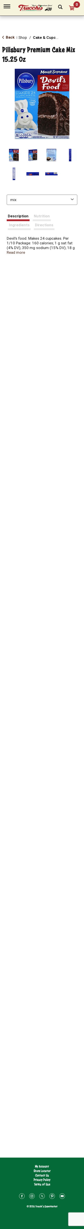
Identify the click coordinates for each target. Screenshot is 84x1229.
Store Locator (42, 1171)
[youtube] (62, 1196)
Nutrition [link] (42, 216)
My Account (42, 1166)
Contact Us (42, 1175)
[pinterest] (52, 1196)
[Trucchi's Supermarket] (38, 7)
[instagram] (32, 1196)
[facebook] (22, 1196)
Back (10, 37)
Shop (22, 37)
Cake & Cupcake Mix (51, 37)
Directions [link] (44, 225)
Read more (16, 252)
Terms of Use (42, 1184)
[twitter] (42, 1196)
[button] (14, 155)
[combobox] (42, 200)
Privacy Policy (42, 1179)
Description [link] (18, 216)
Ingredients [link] (19, 225)
